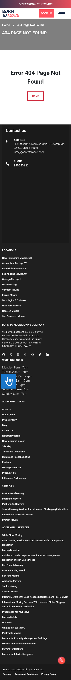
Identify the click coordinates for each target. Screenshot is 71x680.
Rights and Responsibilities (16, 457)
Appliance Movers (11, 581)
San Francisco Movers (13, 316)
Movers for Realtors (12, 649)
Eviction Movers (10, 519)
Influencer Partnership (14, 478)
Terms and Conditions (13, 451)
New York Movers (11, 305)
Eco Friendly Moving (12, 565)
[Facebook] (3, 355)
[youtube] (32, 355)
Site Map (6, 446)
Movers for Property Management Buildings (24, 638)
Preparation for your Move (15, 611)
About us (6, 409)
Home (6, 25)
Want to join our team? (13, 627)
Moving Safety (9, 617)
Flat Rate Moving (10, 575)
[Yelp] (25, 355)
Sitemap (7, 674)
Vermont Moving (10, 289)
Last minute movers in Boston (17, 514)
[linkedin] (48, 355)
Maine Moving (9, 284)
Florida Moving (9, 295)
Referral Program (11, 435)
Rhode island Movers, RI (14, 268)
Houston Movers (10, 311)
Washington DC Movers (14, 300)
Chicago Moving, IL (12, 279)
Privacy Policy (9, 419)
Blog (4, 425)
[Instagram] (18, 355)
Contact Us (7, 430)
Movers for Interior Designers (17, 654)
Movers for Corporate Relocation (19, 643)
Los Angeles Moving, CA (14, 273)
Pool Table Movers (11, 633)
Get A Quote (8, 414)
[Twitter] (10, 355)
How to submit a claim (13, 441)
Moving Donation (10, 550)
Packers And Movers (13, 504)
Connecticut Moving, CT (14, 263)
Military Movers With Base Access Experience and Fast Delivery (35, 597)
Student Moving (10, 591)
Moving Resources (11, 467)
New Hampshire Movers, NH (17, 258)
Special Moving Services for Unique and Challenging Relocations (35, 509)
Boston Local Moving (13, 493)
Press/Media (9, 472)
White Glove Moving (12, 535)
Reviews (6, 462)
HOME (35, 96)
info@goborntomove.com (29, 152)
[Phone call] (62, 660)
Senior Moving (9, 586)
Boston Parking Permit (13, 570)
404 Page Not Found (30, 25)
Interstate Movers (11, 498)
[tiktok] (40, 355)
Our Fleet (7, 622)
